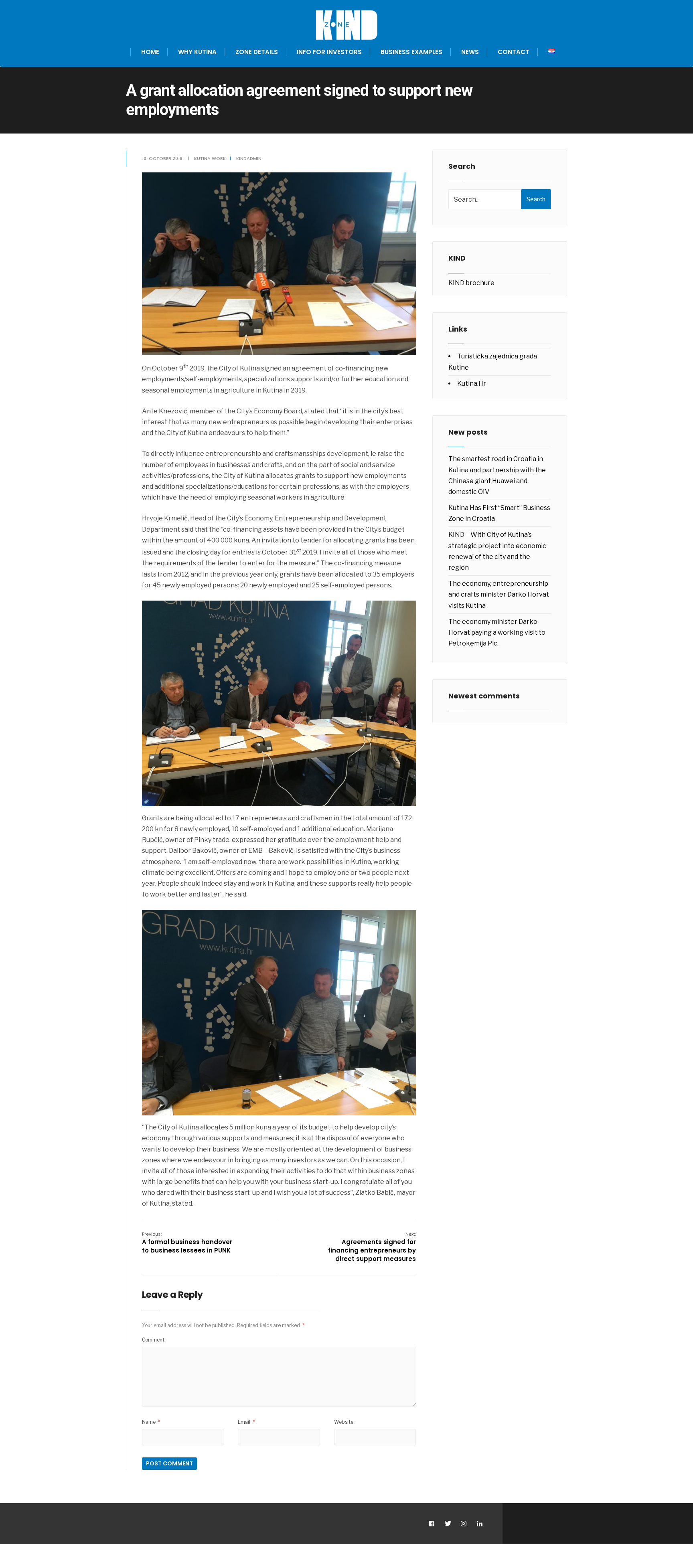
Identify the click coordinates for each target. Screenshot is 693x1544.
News (470, 52)
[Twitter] (447, 1523)
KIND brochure (471, 283)
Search (536, 199)
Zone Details (256, 52)
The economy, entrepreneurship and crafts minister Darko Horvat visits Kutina (498, 594)
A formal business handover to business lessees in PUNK (187, 1243)
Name (151, 1422)
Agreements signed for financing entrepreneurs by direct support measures (372, 1247)
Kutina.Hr (471, 383)
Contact (513, 52)
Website (343, 1422)
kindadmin (248, 158)
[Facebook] (431, 1523)
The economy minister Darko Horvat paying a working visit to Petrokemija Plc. (496, 632)
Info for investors (329, 52)
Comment (153, 1340)
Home (150, 52)
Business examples (411, 52)
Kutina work (210, 158)
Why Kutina (197, 52)
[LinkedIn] (479, 1523)
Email (246, 1422)
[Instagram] (463, 1523)
